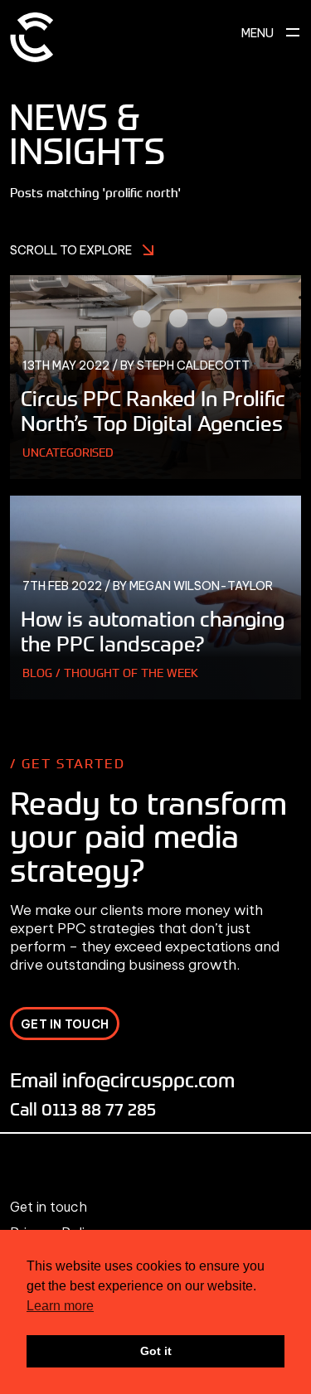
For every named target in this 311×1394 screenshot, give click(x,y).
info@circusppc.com (148, 1079)
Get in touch (48, 1206)
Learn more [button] (60, 1306)
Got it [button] (156, 1351)
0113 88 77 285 (98, 1108)
